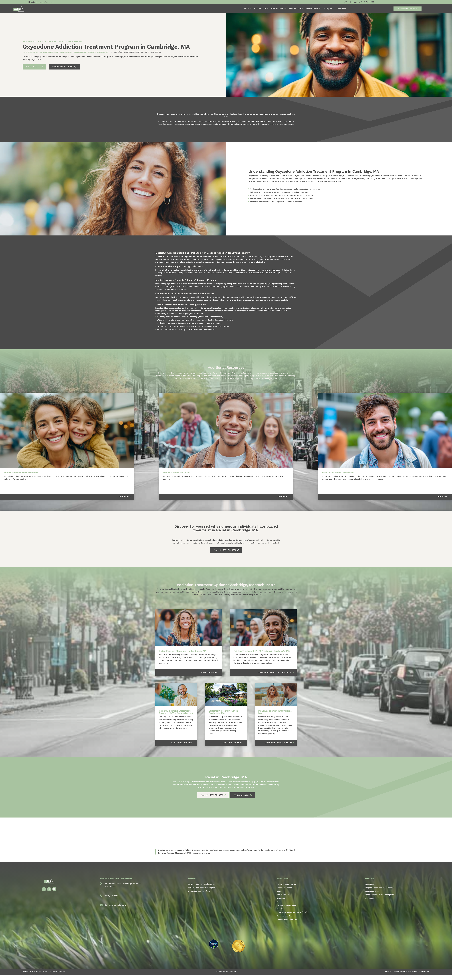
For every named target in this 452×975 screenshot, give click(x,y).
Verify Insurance (226, 491)
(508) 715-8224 (226, 497)
